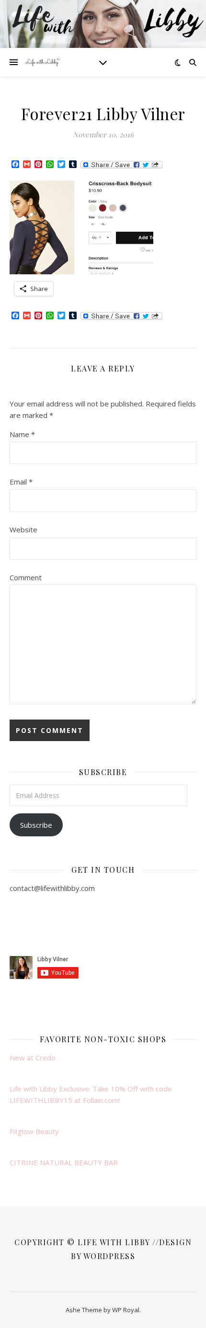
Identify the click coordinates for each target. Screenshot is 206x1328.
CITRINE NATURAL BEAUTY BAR (64, 1162)
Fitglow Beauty (34, 1131)
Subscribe (36, 825)
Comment (26, 577)
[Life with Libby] (43, 62)
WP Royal (125, 1309)
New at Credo (33, 1057)
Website (23, 529)
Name (22, 434)
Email (21, 481)
